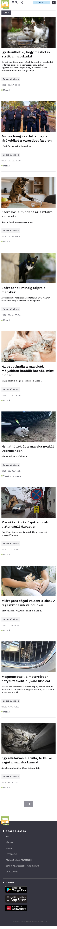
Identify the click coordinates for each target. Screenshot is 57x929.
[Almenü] (15, 2)
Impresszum (12, 854)
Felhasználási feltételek (19, 860)
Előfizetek (42, 2)
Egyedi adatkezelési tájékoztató (22, 866)
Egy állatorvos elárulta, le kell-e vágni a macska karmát (26, 760)
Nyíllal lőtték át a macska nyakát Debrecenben (27, 449)
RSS (7, 836)
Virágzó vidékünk (12, 476)
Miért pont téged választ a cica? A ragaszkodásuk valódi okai (28, 603)
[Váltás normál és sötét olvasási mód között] (22, 2)
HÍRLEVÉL (10, 842)
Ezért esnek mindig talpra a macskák (23, 290)
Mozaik (6, 90)
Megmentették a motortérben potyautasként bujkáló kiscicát (25, 679)
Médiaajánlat (12, 872)
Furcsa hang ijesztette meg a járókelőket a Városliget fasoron (26, 138)
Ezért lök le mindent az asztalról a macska (27, 214)
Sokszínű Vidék (11, 79)
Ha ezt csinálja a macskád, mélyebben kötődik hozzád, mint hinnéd (27, 371)
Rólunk (9, 848)
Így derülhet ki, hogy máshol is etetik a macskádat (25, 54)
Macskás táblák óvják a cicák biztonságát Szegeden (24, 524)
